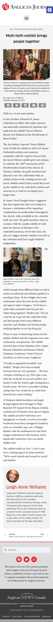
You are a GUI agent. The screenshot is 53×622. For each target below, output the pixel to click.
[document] (26, 311)
